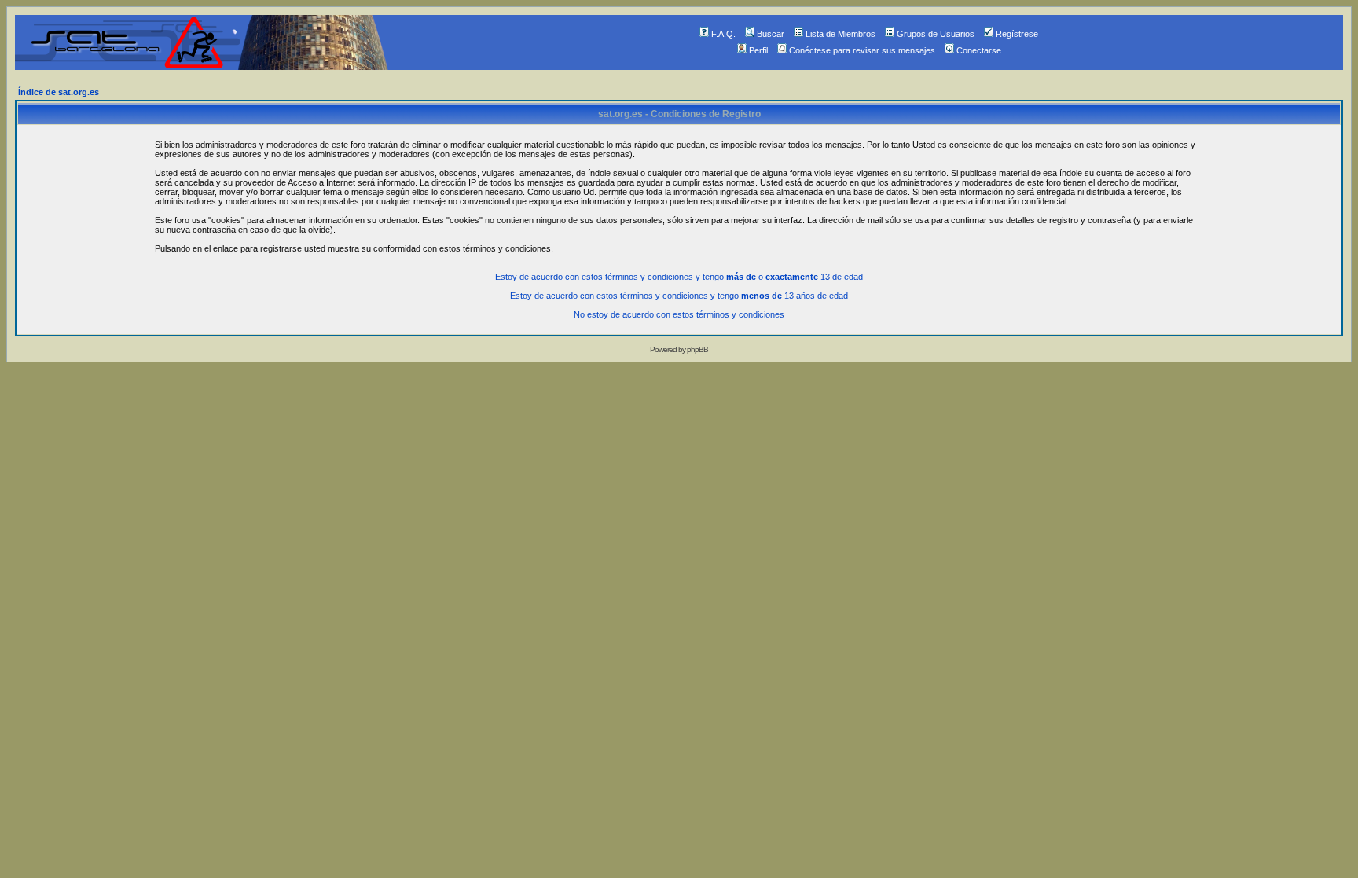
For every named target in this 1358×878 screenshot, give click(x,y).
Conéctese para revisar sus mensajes (862, 50)
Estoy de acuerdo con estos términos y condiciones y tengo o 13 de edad (679, 276)
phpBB (697, 349)
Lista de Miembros (840, 34)
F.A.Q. (723, 34)
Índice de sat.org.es (58, 92)
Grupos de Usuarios (935, 34)
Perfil (758, 50)
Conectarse (978, 50)
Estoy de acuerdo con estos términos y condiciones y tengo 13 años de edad (679, 295)
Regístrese (1017, 34)
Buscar (770, 34)
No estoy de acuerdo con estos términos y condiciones (679, 314)
